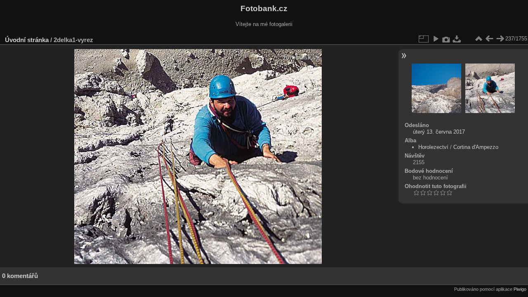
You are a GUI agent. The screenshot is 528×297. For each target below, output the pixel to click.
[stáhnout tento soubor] (457, 38)
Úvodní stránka (27, 39)
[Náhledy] (478, 38)
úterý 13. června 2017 (439, 132)
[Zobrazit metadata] (446, 38)
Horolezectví (433, 147)
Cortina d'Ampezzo (475, 147)
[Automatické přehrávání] (435, 38)
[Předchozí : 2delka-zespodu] (489, 38)
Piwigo (520, 289)
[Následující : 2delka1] (500, 38)
